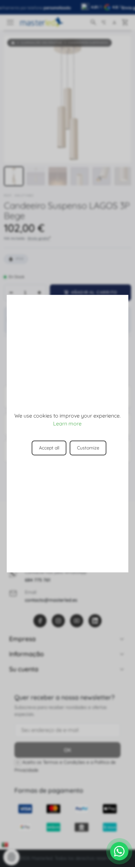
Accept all (49, 448)
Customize (88, 448)
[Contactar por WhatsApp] (119, 851)
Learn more (67, 423)
